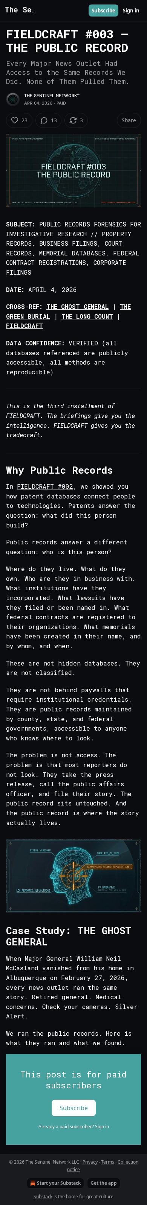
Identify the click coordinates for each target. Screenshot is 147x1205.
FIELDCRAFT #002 (45, 486)
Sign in (131, 10)
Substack (43, 1196)
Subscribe (103, 10)
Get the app (103, 1183)
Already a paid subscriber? (73, 1126)
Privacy (90, 1162)
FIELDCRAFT (24, 326)
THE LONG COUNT (87, 316)
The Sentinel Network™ (52, 95)
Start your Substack (59, 1183)
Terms (107, 1162)
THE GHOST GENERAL (77, 306)
